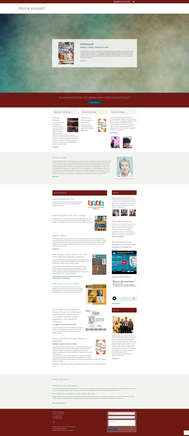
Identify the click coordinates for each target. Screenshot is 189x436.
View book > (84, 130)
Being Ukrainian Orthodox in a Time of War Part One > (67, 276)
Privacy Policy (56, 426)
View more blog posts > (59, 403)
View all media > (116, 303)
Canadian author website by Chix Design (62, 430)
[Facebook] (134, 2)
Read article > (114, 133)
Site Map (72, 426)
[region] (94, 53)
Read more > (83, 53)
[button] (94, 53)
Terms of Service (65, 426)
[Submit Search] (114, 2)
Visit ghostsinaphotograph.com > (89, 56)
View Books (94, 102)
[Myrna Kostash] (43, 8)
